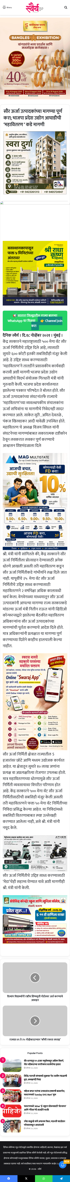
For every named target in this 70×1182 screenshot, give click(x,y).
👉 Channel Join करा (47, 323)
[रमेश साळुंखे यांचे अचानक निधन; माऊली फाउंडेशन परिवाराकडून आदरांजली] (12, 1126)
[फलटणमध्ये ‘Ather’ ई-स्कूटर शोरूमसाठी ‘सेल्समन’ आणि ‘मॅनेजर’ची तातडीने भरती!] (12, 1111)
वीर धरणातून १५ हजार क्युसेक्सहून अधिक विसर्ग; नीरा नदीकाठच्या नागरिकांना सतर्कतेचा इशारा (44, 1062)
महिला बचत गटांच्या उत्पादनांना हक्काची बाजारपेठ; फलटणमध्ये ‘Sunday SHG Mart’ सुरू (44, 1093)
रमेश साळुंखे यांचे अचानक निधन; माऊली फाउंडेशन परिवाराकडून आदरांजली (44, 1123)
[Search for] (65, 9)
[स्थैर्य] (35, 7)
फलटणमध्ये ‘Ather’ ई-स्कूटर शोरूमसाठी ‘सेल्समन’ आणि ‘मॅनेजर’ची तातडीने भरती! (45, 1108)
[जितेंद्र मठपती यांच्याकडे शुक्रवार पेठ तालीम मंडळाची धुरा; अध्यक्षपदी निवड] (12, 1080)
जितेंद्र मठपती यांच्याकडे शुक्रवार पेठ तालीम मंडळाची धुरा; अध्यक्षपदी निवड (45, 1077)
